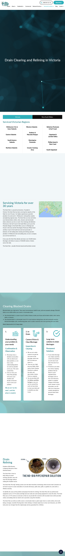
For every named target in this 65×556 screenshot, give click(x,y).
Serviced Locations (48, 6)
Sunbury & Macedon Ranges (32, 133)
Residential (20, 6)
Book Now (59, 2)
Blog (56, 6)
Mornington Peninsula (32, 141)
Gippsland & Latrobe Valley (52, 135)
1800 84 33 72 (47, 2)
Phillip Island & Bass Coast (53, 143)
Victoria (17, 117)
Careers (61, 6)
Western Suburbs (31, 127)
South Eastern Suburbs (12, 141)
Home (8, 6)
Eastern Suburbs (11, 134)
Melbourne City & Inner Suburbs (12, 128)
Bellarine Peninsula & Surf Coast (53, 128)
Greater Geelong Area (32, 149)
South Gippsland (52, 150)
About (13, 6)
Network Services (37, 6)
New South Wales (47, 117)
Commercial (28, 6)
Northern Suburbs (11, 148)
